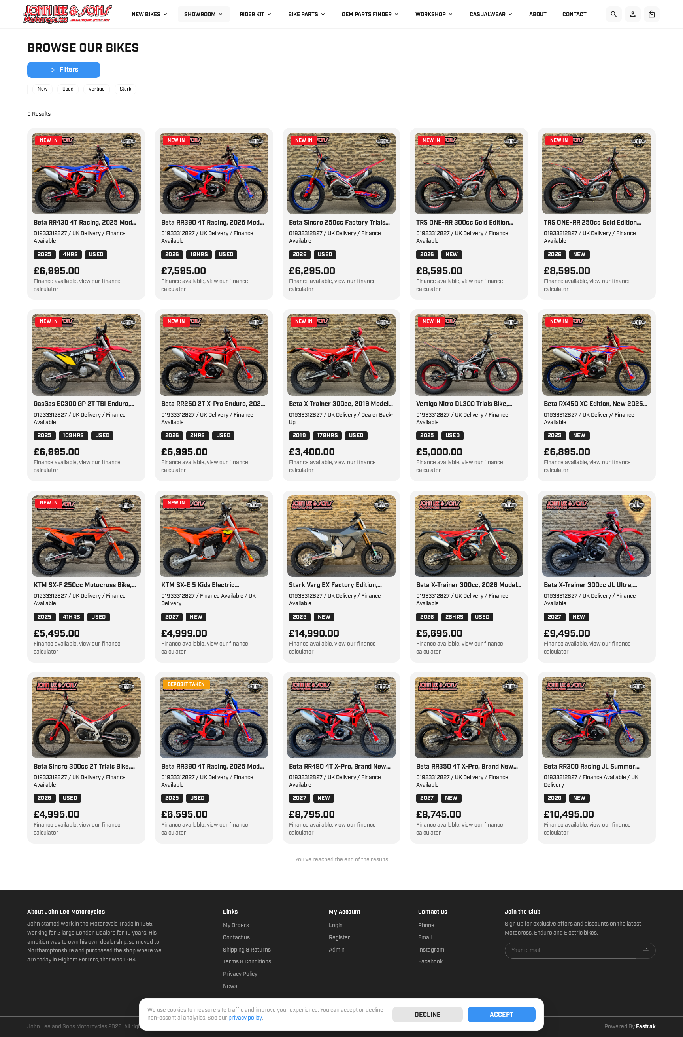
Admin (337, 950)
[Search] (614, 14)
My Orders (236, 925)
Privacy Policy (240, 974)
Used (68, 89)
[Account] (633, 14)
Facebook (430, 962)
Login (336, 925)
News (230, 986)
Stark (125, 89)
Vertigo (97, 89)
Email (425, 937)
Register (339, 937)
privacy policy (245, 1018)
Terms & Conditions (247, 962)
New (42, 89)
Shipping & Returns (247, 950)
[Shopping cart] (652, 14)
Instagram (431, 950)
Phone (426, 925)
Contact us (236, 937)
